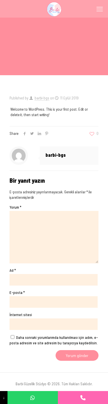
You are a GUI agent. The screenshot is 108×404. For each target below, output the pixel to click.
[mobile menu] (100, 9)
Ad (13, 270)
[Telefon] (83, 397)
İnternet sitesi (21, 314)
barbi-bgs (42, 98)
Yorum (15, 207)
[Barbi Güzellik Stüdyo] (54, 8)
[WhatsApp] (32, 397)
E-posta (17, 292)
